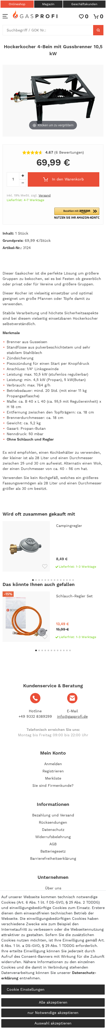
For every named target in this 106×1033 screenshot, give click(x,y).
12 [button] (67, 580)
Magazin (48, 4)
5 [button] (45, 580)
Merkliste (53, 778)
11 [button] (64, 580)
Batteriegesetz (53, 851)
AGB (53, 844)
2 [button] (36, 580)
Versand (45, 195)
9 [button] (57, 580)
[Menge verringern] (22, 183)
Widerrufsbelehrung (53, 837)
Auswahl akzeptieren (53, 1023)
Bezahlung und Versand (53, 815)
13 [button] (70, 580)
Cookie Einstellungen (26, 989)
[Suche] (98, 30)
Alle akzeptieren (53, 1002)
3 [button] (39, 580)
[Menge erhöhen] (22, 175)
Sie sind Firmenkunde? (53, 785)
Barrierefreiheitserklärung (53, 858)
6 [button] (48, 580)
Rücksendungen (53, 822)
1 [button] (33, 580)
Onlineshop (17, 4)
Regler (48, 439)
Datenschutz (53, 830)
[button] (76, 213)
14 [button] (73, 580)
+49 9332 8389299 (35, 716)
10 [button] (60, 580)
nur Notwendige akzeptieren (53, 1013)
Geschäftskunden (84, 4)
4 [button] (42, 580)
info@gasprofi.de (72, 716)
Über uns (53, 888)
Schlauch (25, 439)
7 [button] (51, 580)
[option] (53, 546)
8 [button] (54, 580)
